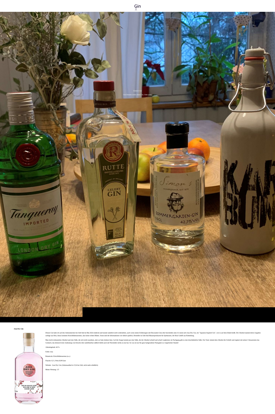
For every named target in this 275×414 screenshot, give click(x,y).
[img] (137, 167)
